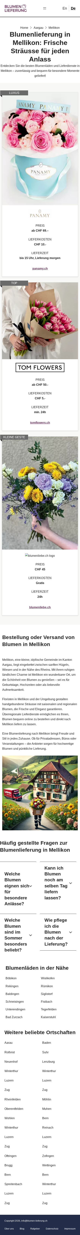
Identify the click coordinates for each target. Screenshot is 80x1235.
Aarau (8, 1042)
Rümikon (47, 986)
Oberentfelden (13, 1108)
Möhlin (46, 1099)
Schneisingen (15, 1001)
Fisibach (46, 1001)
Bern (45, 1118)
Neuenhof (10, 1061)
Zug (7, 1089)
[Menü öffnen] (44, 8)
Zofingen (48, 1155)
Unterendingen (15, 1009)
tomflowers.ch (40, 422)
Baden (46, 1042)
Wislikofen (48, 978)
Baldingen (12, 993)
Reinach (47, 1127)
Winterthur (11, 1071)
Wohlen (9, 1118)
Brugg (8, 1165)
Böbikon (11, 978)
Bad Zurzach (14, 1017)
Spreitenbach (13, 1184)
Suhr (45, 1052)
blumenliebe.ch (40, 607)
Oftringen (10, 1155)
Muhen (46, 1108)
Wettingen (49, 1165)
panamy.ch (40, 268)
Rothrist (9, 1052)
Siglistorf (46, 993)
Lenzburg (48, 1061)
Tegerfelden (49, 1009)
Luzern (9, 1080)
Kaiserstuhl (48, 1017)
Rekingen (12, 986)
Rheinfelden (12, 1099)
